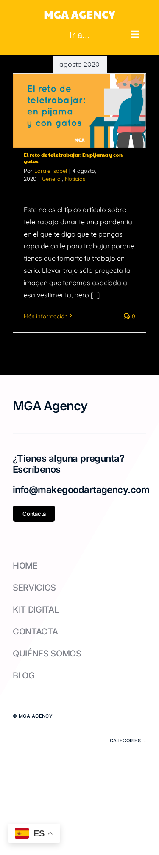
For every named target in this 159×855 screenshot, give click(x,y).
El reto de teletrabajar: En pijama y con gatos (73, 158)
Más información (46, 316)
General (52, 178)
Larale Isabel (50, 170)
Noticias (75, 178)
